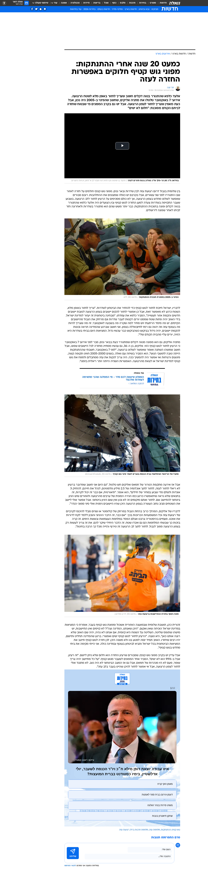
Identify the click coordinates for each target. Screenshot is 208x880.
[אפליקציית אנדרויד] (45, 9)
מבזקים (155, 9)
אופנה (64, 3)
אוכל (106, 3)
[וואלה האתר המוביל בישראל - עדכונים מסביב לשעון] (174, 3)
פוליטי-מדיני (117, 9)
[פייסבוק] (32, 9)
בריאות (96, 3)
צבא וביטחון (144, 9)
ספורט (153, 3)
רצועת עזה (124, 830)
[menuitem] (161, 3)
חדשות (163, 3)
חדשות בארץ (131, 9)
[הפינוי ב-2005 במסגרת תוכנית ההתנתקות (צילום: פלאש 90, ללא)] (122, 259)
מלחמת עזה (154, 830)
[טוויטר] (36, 9)
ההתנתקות (166, 830)
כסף (114, 3)
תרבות (132, 3)
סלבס (122, 3)
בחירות (142, 3)
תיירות (86, 3)
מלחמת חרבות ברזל (139, 830)
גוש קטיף (176, 830)
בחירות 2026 (89, 9)
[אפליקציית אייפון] (40, 9)
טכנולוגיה (75, 3)
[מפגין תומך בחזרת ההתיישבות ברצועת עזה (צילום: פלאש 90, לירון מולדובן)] (122, 576)
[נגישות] (4, 3)
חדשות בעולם (103, 9)
